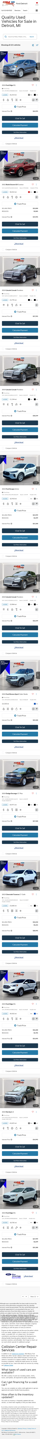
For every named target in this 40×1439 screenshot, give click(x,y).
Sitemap (20, 1428)
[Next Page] (26, 1296)
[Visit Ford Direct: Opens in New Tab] (17, 1434)
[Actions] (36, 85)
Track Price (21, 107)
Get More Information (20, 132)
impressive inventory (18, 1354)
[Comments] (33, 100)
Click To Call (20, 118)
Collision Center (8, 1365)
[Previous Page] (23, 1296)
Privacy (25, 1428)
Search (32, 37)
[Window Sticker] (36, 100)
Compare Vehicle (11, 144)
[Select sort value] (36, 45)
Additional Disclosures (10, 1430)
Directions (18, 10)
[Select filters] (33, 45)
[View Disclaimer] (20, 100)
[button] (6, 10)
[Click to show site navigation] (37, 10)
